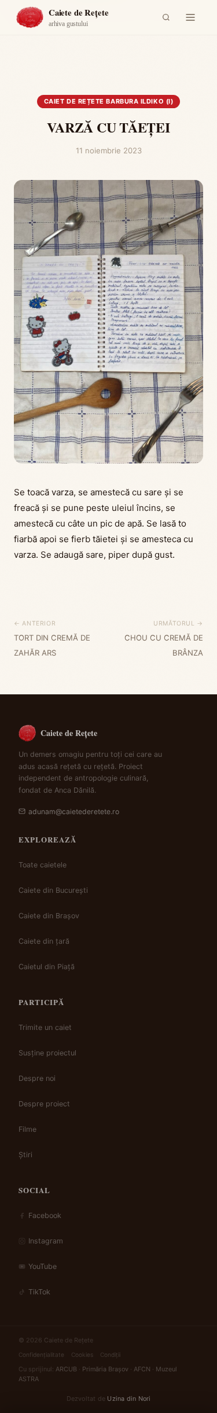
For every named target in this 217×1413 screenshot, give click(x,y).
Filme (27, 1129)
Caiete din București (53, 890)
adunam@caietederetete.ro (73, 811)
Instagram (45, 1241)
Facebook (44, 1215)
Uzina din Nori (128, 1398)
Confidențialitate (41, 1354)
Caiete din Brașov (49, 915)
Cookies (82, 1354)
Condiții (110, 1354)
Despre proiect (44, 1103)
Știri (25, 1154)
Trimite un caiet (45, 1027)
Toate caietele (43, 864)
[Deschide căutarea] (166, 17)
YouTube (42, 1266)
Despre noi (37, 1078)
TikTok (39, 1291)
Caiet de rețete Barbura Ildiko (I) (109, 101)
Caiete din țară (44, 941)
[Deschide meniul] (190, 17)
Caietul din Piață (47, 966)
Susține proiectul (47, 1052)
